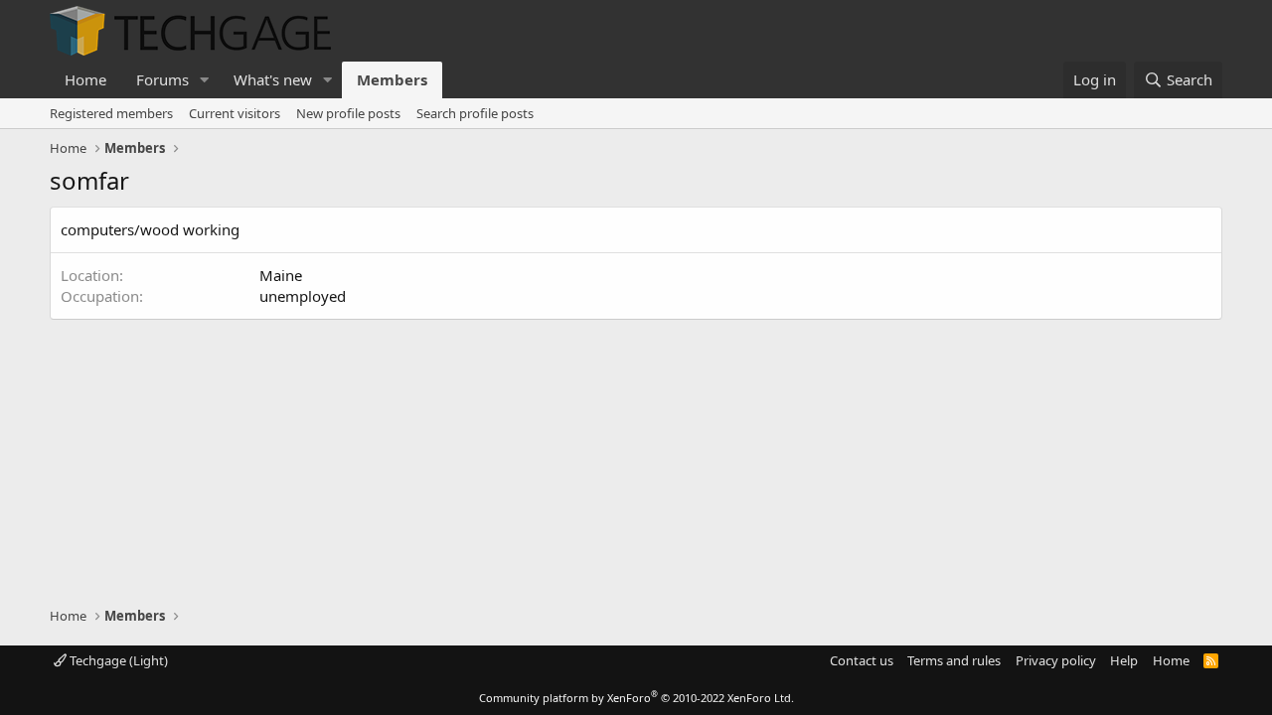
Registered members (111, 113)
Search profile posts (475, 113)
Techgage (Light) (117, 660)
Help (1124, 660)
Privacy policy (1056, 660)
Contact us (861, 660)
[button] (205, 80)
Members (392, 79)
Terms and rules (954, 660)
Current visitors (234, 113)
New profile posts (348, 113)
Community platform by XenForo (636, 697)
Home (85, 79)
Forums (162, 79)
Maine (280, 275)
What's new (273, 79)
